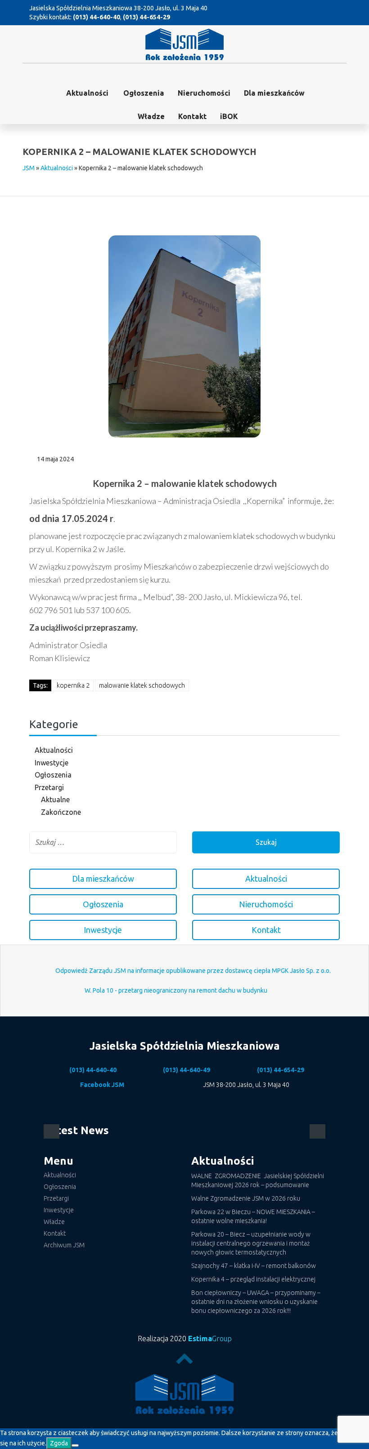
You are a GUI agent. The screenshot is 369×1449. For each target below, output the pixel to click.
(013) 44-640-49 (186, 1069)
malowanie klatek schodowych (142, 685)
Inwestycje (51, 763)
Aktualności (87, 93)
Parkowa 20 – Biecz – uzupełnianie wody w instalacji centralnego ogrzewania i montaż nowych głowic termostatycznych (250, 1243)
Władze (151, 116)
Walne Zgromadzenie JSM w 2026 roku (245, 1198)
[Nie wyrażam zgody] (75, 1445)
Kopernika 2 (73, 685)
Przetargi (49, 787)
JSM (28, 168)
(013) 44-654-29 (146, 17)
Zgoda (59, 1443)
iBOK (229, 116)
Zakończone (61, 812)
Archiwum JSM (64, 1245)
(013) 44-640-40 (96, 17)
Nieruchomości (204, 93)
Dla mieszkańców (274, 93)
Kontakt (192, 116)
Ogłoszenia (53, 775)
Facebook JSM (102, 1084)
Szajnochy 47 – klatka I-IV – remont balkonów (253, 1265)
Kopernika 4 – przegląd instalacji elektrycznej (253, 1279)
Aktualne (55, 799)
